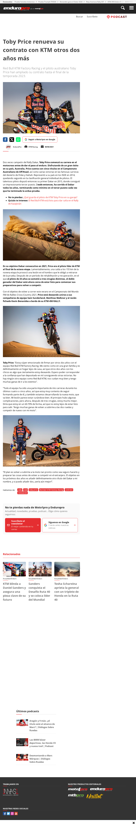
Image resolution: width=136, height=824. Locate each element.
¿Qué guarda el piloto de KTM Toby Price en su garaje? (50, 197)
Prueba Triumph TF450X (47, 2)
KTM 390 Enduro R (114, 2)
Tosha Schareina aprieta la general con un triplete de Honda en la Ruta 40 (66, 591)
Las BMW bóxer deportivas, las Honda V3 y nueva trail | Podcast (42, 743)
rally (20, 490)
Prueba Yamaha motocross (25, 2)
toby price (33, 490)
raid (25, 490)
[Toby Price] (41, 259)
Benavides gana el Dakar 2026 (71, 2)
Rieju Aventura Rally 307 (95, 2)
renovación (22, 493)
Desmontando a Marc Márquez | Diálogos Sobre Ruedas (40, 758)
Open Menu (131, 8)
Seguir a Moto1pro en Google (41, 139)
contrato (69, 490)
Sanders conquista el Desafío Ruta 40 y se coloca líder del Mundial (39, 591)
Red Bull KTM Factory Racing (51, 490)
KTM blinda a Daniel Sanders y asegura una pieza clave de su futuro (14, 591)
